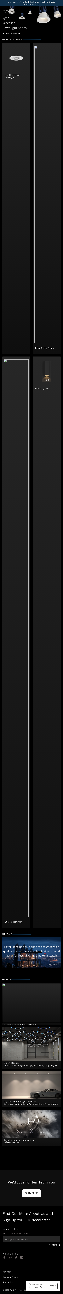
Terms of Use (10, 1277)
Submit (53, 1245)
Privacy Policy (39, 1287)
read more (53, 964)
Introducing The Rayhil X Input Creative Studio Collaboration (31, 3)
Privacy (7, 1272)
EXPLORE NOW (10, 34)
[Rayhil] (7, 11)
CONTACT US (31, 1193)
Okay (53, 1286)
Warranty (8, 1282)
